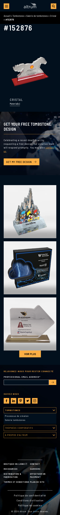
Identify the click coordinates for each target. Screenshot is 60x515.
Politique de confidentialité (30, 495)
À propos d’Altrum (16, 435)
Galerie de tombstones (37, 15)
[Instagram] (34, 400)
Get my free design (19, 162)
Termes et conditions (16, 482)
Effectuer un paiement (38, 475)
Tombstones (18, 15)
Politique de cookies (30, 505)
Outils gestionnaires (14, 442)
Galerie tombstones (15, 420)
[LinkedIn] (13, 400)
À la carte (9, 455)
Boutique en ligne (14, 464)
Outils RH (8, 445)
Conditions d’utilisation (30, 500)
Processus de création (17, 416)
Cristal (53, 15)
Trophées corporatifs (19, 428)
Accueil (7, 15)
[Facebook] (6, 400)
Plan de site (37, 482)
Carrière (35, 469)
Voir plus (30, 354)
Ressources (11, 469)
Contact (35, 464)
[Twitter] (27, 401)
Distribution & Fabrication (12, 475)
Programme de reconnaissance (20, 439)
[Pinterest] (20, 401)
